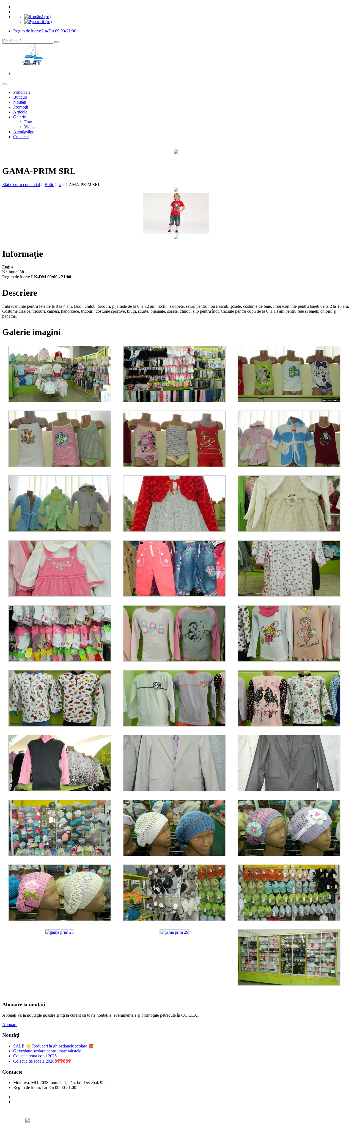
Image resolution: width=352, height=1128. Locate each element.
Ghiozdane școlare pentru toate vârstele (47, 1051)
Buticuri (20, 97)
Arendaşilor (23, 131)
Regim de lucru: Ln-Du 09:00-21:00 (44, 31)
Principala (22, 92)
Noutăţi (19, 102)
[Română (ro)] (37, 16)
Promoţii (20, 107)
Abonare (9, 1024)
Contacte (21, 136)
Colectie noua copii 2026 (35, 1056)
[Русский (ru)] (38, 21)
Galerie (19, 117)
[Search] (56, 42)
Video (29, 126)
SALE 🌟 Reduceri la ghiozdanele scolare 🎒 (53, 1046)
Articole (20, 112)
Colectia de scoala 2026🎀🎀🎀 (42, 1061)
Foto (28, 122)
